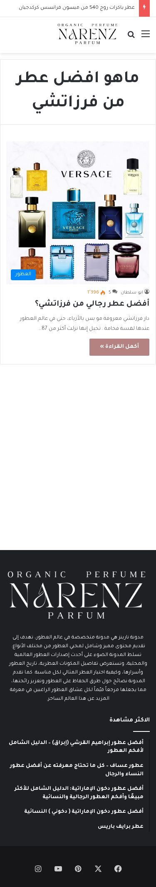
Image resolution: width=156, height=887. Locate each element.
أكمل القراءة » (119, 347)
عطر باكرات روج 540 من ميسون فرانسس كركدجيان (77, 8)
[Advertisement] (78, 459)
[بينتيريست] (78, 869)
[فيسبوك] (118, 869)
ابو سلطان (132, 292)
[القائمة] (145, 38)
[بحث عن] (131, 38)
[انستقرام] (38, 869)
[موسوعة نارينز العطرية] (87, 34)
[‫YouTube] (58, 869)
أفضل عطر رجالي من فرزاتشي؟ (92, 304)
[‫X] (98, 869)
